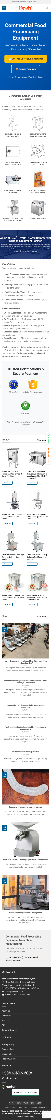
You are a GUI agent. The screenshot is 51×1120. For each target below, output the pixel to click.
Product (5, 1020)
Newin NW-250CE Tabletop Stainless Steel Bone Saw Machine (37, 557)
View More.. (42, 440)
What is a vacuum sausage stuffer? (25, 752)
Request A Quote (9, 1059)
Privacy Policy (8, 1044)
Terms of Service (9, 1030)
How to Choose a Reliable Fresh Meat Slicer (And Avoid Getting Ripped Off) (25, 662)
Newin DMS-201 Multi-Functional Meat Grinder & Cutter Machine (12, 474)
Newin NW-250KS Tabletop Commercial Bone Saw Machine (12, 516)
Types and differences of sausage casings (25, 807)
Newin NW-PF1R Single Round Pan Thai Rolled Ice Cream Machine (37, 597)
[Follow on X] (13, 1073)
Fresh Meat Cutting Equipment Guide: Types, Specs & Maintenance (25, 728)
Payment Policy (8, 1049)
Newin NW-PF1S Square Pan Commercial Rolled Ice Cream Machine (13, 597)
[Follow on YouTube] (31, 1073)
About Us (6, 1011)
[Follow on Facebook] (4, 1073)
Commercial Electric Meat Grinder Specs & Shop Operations (25, 706)
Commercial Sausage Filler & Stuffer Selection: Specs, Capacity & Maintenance (25, 682)
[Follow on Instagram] (9, 1073)
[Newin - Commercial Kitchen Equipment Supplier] (25, 8)
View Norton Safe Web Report (9, 1087)
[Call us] (22, 1073)
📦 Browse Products (25, 69)
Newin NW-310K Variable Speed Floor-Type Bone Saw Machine (37, 516)
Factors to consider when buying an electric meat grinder (25, 860)
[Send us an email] (17, 1073)
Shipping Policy (8, 1054)
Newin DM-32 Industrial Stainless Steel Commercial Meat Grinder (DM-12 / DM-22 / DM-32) (37, 475)
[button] (4, 8)
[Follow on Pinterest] (26, 1073)
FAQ (3, 1025)
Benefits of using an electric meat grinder (25, 913)
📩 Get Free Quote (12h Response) (25, 58)
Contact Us (6, 1016)
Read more (7, 483)
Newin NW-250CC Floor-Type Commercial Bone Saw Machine (13, 557)
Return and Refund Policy (38, 1107)
